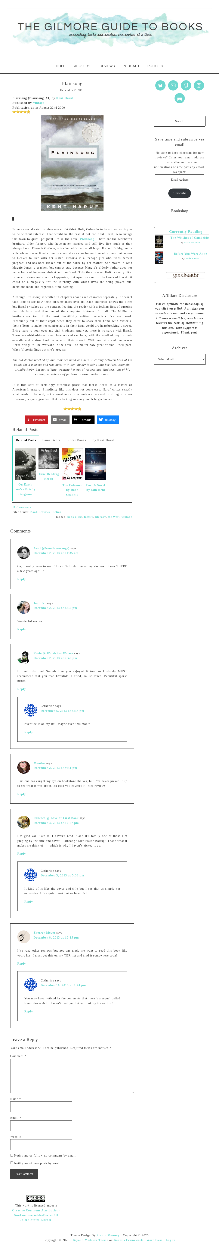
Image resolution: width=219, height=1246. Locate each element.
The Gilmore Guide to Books (109, 29)
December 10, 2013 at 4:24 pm (63, 985)
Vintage (38, 102)
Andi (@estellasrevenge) (52, 548)
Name (15, 1099)
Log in (170, 1240)
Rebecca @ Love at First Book (56, 818)
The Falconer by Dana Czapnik (72, 490)
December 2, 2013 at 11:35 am (56, 553)
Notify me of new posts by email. (38, 1163)
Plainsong (87, 239)
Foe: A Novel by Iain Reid (95, 487)
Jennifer (40, 603)
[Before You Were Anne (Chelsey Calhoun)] (159, 263)
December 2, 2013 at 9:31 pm (55, 767)
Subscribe (179, 193)
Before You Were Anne (190, 253)
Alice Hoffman (192, 242)
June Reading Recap (49, 476)
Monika (39, 763)
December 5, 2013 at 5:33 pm (62, 710)
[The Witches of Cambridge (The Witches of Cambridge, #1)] (159, 247)
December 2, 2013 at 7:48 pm (55, 658)
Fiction (57, 511)
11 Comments (21, 507)
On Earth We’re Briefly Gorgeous (25, 489)
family (88, 516)
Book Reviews (40, 511)
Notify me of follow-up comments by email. (45, 1155)
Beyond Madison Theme (90, 1240)
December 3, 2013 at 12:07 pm (56, 823)
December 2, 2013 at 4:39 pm (55, 608)
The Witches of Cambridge (190, 237)
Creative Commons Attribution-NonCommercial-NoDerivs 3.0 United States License (36, 1215)
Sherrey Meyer (44, 932)
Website (15, 1136)
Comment (18, 1056)
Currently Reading (186, 232)
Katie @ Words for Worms (53, 653)
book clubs (74, 516)
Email (15, 1117)
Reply (21, 579)
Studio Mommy (108, 1235)
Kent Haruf (65, 98)
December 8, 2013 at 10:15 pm (56, 937)
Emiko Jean (192, 258)
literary (100, 516)
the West (114, 516)
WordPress (154, 1240)
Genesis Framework (128, 1240)
